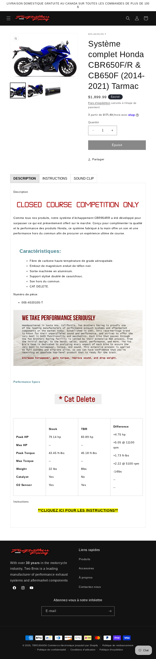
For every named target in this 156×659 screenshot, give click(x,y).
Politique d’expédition (111, 649)
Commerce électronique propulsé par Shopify (73, 645)
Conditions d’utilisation (82, 649)
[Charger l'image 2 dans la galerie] (35, 90)
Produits (84, 559)
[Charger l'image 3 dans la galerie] (53, 90)
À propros (85, 577)
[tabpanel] (78, 355)
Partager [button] (98, 159)
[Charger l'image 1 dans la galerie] (18, 90)
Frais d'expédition (99, 103)
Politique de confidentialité (51, 649)
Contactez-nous (90, 586)
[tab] (24, 178)
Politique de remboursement (117, 645)
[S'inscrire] (109, 611)
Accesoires (86, 568)
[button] (8, 18)
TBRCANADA (39, 645)
